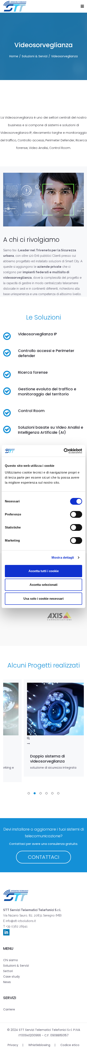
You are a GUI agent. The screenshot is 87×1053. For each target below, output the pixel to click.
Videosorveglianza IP (37, 334)
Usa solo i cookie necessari (43, 598)
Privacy (13, 1045)
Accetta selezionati (43, 584)
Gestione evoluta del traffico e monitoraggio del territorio (47, 391)
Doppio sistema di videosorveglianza (28, 758)
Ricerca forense (33, 372)
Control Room (31, 410)
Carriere (9, 1009)
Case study (11, 976)
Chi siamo (10, 960)
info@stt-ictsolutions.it (20, 921)
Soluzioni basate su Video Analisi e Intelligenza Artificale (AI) (50, 430)
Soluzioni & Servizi (35, 56)
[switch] (76, 514)
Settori (8, 971)
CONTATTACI (43, 857)
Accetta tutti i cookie (44, 571)
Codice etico (69, 1045)
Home (13, 56)
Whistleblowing (39, 1045)
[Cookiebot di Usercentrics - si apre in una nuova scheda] (63, 451)
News (7, 982)
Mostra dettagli (63, 557)
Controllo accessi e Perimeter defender (46, 353)
